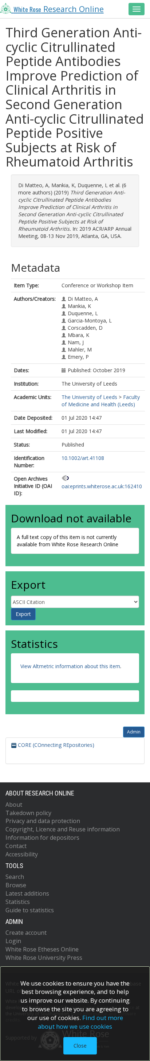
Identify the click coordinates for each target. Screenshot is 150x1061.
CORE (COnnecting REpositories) (55, 744)
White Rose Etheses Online (42, 949)
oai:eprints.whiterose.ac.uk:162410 (102, 486)
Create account (26, 933)
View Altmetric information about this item (70, 666)
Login (13, 941)
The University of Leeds (89, 397)
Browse (15, 885)
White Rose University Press (43, 958)
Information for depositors (42, 838)
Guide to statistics (29, 910)
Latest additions (27, 893)
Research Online (58, 9)
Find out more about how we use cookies (80, 1022)
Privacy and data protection (42, 821)
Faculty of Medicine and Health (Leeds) (101, 401)
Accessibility (21, 854)
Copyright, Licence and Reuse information (62, 829)
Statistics (17, 902)
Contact (16, 846)
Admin (134, 732)
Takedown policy (28, 813)
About (13, 805)
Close (80, 1045)
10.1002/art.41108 (83, 458)
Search (14, 877)
